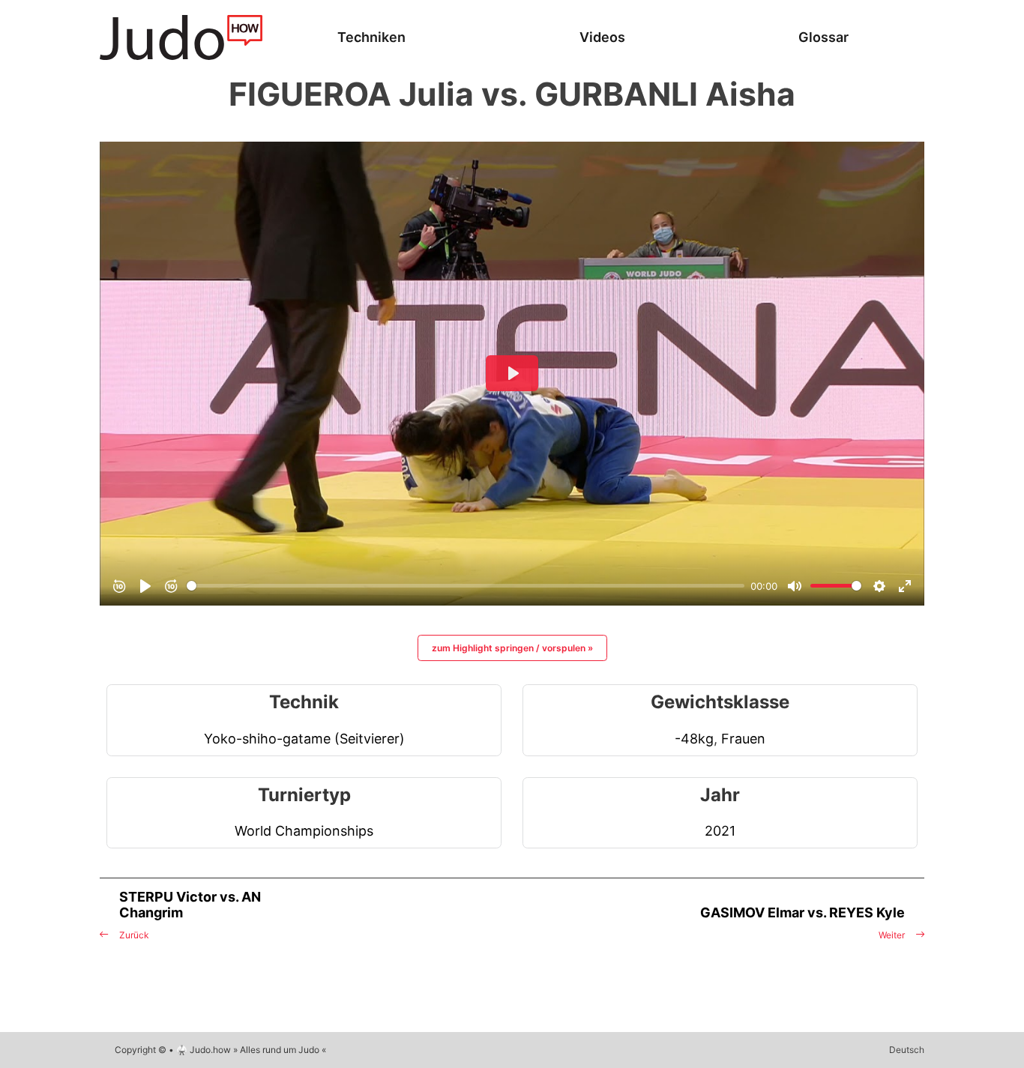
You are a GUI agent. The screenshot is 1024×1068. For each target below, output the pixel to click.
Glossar (823, 37)
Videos (602, 37)
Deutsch (906, 1049)
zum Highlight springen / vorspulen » (512, 648)
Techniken (371, 37)
